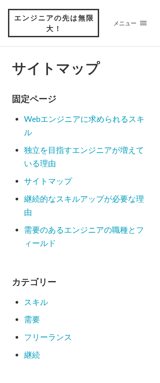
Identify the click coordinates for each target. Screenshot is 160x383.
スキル (36, 302)
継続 (32, 355)
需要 (32, 319)
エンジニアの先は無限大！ (54, 22)
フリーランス (48, 337)
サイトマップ (48, 181)
